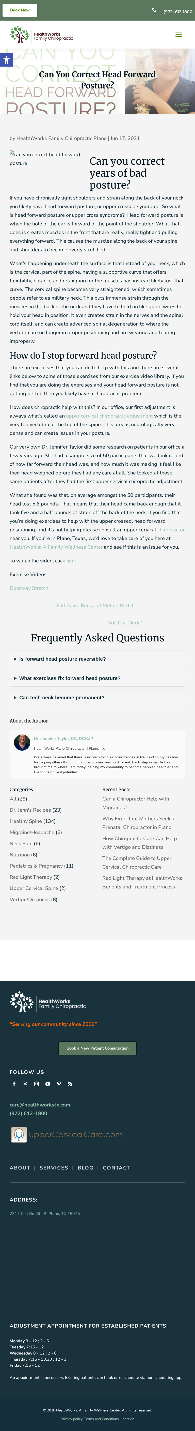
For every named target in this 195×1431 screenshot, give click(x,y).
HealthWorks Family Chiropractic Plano (62, 138)
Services (54, 1167)
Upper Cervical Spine (34, 888)
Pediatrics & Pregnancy (36, 866)
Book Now (20, 10)
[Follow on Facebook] (14, 1083)
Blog (86, 1167)
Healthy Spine (26, 821)
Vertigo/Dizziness (30, 899)
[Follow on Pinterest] (58, 1083)
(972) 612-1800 (178, 11)
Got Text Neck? (124, 622)
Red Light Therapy (31, 877)
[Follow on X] (25, 1083)
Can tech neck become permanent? (62, 697)
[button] (6, 60)
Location (127, 1419)
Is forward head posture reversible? (62, 659)
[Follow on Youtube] (47, 1083)
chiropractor (171, 529)
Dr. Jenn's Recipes (30, 810)
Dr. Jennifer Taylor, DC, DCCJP (63, 738)
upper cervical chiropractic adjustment (109, 415)
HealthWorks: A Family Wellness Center (56, 547)
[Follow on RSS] (70, 1083)
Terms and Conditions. (102, 1419)
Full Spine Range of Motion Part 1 (95, 605)
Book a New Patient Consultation (97, 1048)
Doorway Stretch (29, 588)
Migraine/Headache (32, 832)
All (13, 798)
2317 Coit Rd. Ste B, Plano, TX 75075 (45, 1214)
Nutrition (20, 854)
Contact (117, 1167)
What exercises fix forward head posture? (70, 678)
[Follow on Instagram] (36, 1083)
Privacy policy (71, 1419)
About (20, 1167)
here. (72, 560)
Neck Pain (21, 843)
